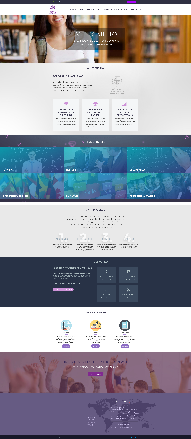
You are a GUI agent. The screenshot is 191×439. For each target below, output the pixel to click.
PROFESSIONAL (115, 9)
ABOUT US (73, 9)
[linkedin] (135, 437)
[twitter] (131, 437)
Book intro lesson (63, 289)
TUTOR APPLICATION (111, 2)
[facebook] (133, 437)
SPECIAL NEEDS (125, 9)
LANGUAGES (105, 9)
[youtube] (137, 437)
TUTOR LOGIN (121, 2)
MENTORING (134, 9)
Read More (66, 346)
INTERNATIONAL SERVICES (93, 9)
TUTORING (81, 9)
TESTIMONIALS (95, 374)
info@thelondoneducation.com (125, 427)
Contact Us (131, 2)
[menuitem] (55, 2)
